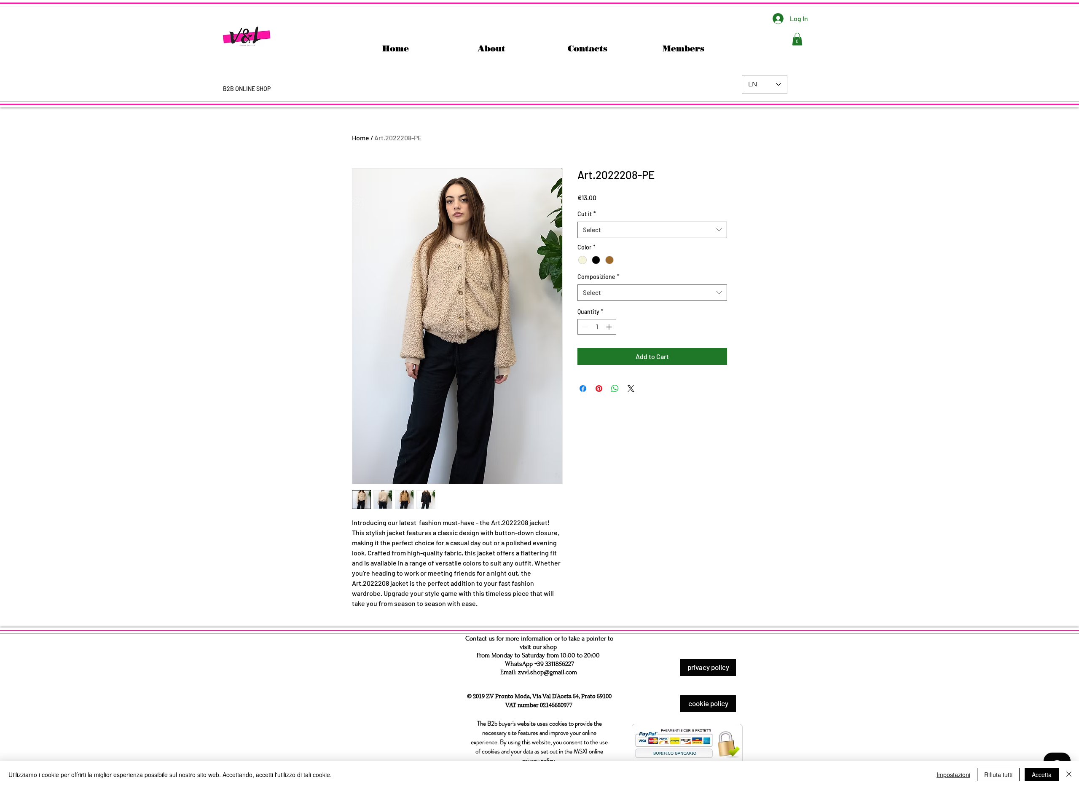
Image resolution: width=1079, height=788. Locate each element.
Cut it (586, 213)
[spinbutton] (596, 326)
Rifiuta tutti (998, 774)
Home (360, 138)
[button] (797, 39)
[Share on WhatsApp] (615, 388)
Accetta (1042, 774)
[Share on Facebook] (583, 388)
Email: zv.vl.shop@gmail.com (538, 672)
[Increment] (609, 326)
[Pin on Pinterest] (599, 388)
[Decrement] (584, 326)
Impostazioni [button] (953, 774)
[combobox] (652, 230)
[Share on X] (631, 388)
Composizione (598, 276)
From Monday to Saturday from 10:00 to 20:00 (538, 655)
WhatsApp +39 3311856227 (539, 663)
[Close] (1069, 774)
